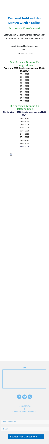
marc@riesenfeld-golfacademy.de (24, 46)
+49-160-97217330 (25, 53)
